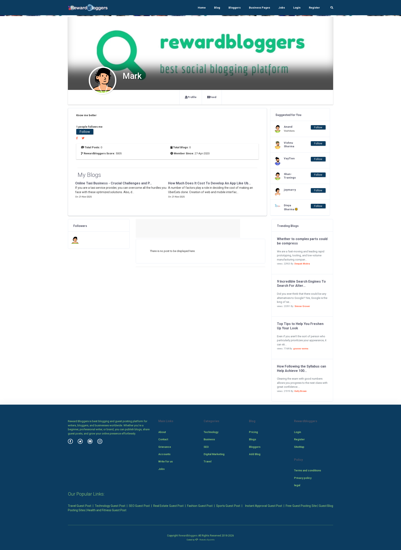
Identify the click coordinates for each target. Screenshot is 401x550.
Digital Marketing (214, 454)
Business (209, 439)
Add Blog (254, 454)
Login (297, 7)
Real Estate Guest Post (168, 505)
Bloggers (234, 7)
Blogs (252, 439)
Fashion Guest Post (200, 505)
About (162, 432)
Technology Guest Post (110, 505)
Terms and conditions (307, 470)
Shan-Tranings (290, 175)
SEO (206, 446)
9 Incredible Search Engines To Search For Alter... (301, 283)
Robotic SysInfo (206, 540)
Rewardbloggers (188, 535)
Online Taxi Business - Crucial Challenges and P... (113, 183)
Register (314, 7)
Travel (207, 461)
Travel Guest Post (79, 505)
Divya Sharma (289, 207)
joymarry (290, 189)
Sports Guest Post (228, 505)
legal (297, 485)
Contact (163, 439)
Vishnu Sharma (289, 144)
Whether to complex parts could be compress (302, 241)
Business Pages (259, 7)
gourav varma (300, 348)
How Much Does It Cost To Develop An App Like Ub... (209, 183)
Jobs (281, 7)
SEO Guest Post (139, 505)
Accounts (164, 454)
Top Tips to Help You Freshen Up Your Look (300, 326)
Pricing (253, 432)
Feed (213, 97)
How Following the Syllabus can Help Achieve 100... (301, 368)
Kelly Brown (300, 391)
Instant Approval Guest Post (263, 505)
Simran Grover (302, 306)
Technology (211, 432)
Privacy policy (302, 478)
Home (202, 7)
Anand (288, 126)
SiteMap (299, 446)
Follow (85, 132)
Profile (192, 97)
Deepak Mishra (302, 263)
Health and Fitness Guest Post (106, 510)
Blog (217, 7)
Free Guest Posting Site (301, 505)
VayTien (289, 158)
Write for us (165, 461)
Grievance (164, 446)
